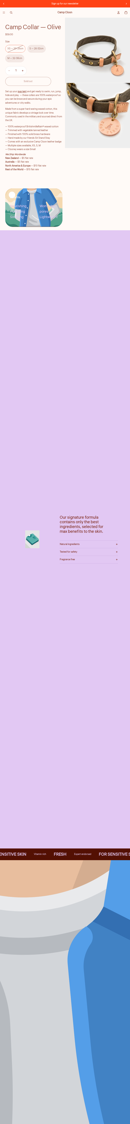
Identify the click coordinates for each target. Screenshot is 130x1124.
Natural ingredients (70, 544)
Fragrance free (67, 559)
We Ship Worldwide (15, 154)
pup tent (22, 91)
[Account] (118, 12)
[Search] (11, 12)
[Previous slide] (3, 3)
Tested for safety (68, 552)
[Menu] (4, 12)
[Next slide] (126, 3)
